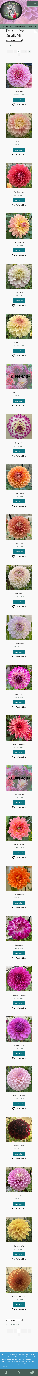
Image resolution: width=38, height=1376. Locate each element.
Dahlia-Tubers (9, 26)
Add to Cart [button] (19, 652)
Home (2, 26)
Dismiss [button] (4, 1366)
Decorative (18, 26)
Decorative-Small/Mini (29, 26)
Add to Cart (19, 100)
